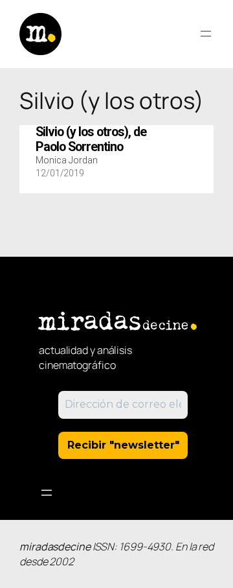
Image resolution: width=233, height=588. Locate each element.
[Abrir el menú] (206, 33)
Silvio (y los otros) (91, 139)
